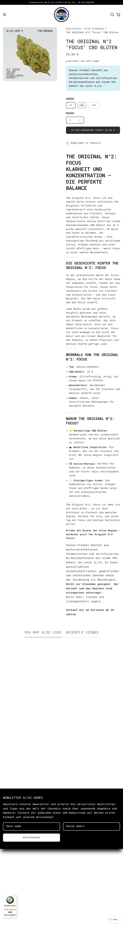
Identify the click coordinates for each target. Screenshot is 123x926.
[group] (61, 2)
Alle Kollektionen (17, 893)
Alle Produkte (94, 29)
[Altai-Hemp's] (61, 14)
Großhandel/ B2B (15, 875)
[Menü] (15, 896)
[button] (112, 14)
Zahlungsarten (13, 887)
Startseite (73, 29)
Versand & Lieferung (18, 881)
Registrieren (31, 837)
